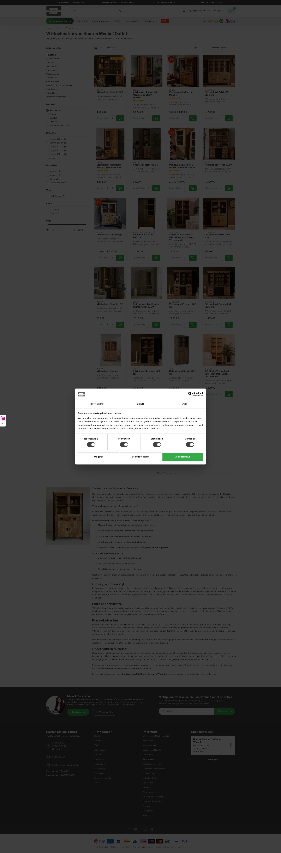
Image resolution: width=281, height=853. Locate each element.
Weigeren (98, 456)
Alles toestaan (182, 456)
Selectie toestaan (140, 456)
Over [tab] (184, 404)
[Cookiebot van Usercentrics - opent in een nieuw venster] (190, 394)
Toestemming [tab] (96, 404)
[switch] (124, 444)
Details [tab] (140, 404)
